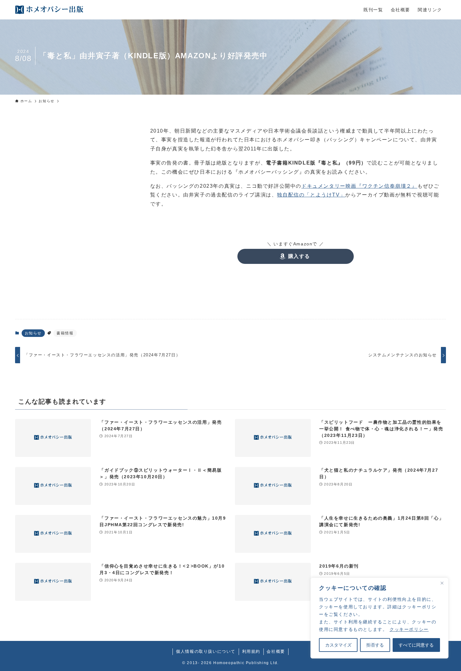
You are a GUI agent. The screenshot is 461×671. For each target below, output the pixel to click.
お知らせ (33, 333)
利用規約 (251, 651)
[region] (379, 618)
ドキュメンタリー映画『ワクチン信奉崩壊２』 (359, 186)
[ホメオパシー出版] (49, 9)
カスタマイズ (338, 644)
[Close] (442, 583)
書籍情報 (64, 333)
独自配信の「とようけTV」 (311, 194)
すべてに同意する (416, 644)
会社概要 (276, 651)
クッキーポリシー (409, 629)
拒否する (375, 644)
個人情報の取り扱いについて (206, 651)
